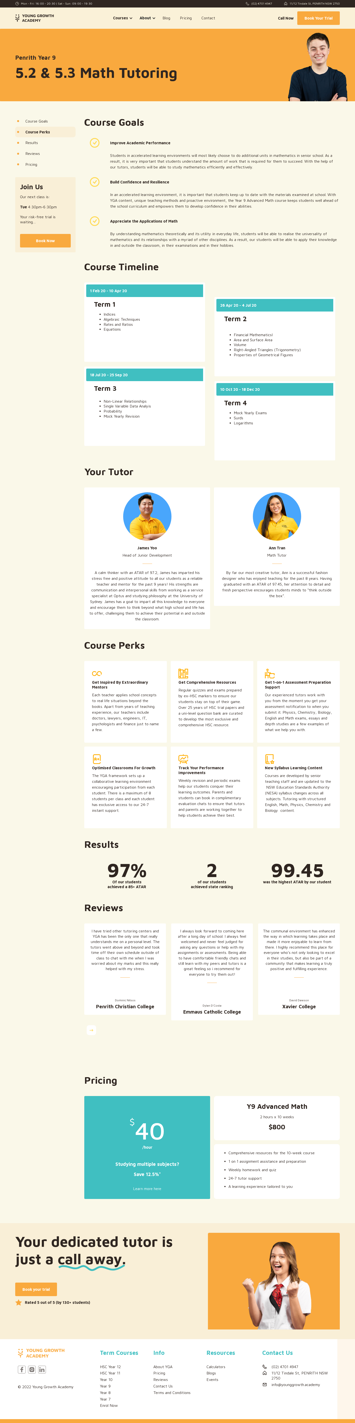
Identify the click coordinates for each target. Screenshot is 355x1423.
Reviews (160, 1379)
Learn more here (147, 1188)
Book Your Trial (319, 18)
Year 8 (105, 1392)
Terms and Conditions (172, 1392)
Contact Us (163, 1386)
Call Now (286, 18)
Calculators (215, 1367)
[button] (121, 18)
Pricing (186, 18)
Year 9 (105, 1386)
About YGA (162, 1367)
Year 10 (106, 1379)
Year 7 (105, 1399)
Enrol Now (109, 1405)
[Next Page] (91, 1030)
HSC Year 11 (110, 1373)
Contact (208, 18)
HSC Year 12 (110, 1367)
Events (212, 1379)
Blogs (211, 1373)
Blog (166, 18)
